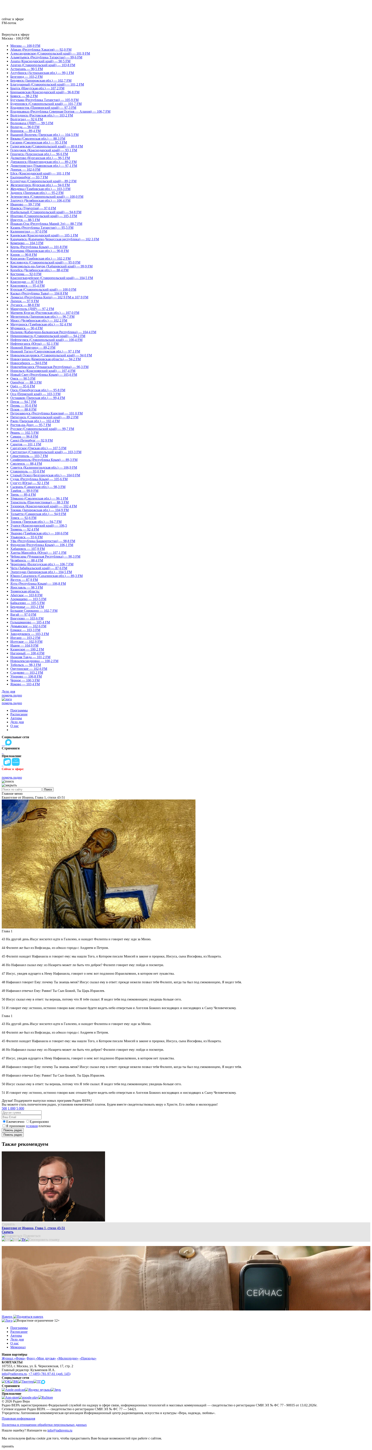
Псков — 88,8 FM (23, 409)
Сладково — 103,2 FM (26, 672)
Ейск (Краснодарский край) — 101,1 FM (40, 173)
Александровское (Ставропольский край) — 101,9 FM (50, 53)
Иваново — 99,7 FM (25, 204)
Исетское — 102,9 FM (26, 641)
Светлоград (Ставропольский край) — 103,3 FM (45, 452)
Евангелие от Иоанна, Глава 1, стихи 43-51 (33, 1228)
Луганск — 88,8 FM (25, 305)
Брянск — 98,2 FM (24, 96)
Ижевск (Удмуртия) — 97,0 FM (33, 208)
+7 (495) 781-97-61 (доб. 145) (49, 1374)
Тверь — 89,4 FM (23, 494)
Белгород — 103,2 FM (26, 76)
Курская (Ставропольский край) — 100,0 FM (43, 289)
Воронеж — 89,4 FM (25, 131)
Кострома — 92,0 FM (25, 274)
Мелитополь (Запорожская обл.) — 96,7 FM (42, 316)
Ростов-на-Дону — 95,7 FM (30, 425)
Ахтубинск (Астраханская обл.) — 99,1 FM (42, 73)
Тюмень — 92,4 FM (24, 529)
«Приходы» (87, 1358)
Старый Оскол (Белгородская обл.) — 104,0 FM (45, 475)
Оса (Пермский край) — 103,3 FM (35, 394)
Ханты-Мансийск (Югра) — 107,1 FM (38, 552)
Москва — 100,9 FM (25, 46)
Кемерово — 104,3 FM (26, 243)
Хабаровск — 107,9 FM (27, 549)
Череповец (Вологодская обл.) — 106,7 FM (41, 564)
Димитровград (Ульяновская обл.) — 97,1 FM (43, 165)
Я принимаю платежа (28, 1126)
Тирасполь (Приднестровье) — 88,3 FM (39, 502)
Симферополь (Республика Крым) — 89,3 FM (44, 460)
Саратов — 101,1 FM (25, 444)
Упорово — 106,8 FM (26, 676)
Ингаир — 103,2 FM (25, 638)
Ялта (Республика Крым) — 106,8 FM (38, 583)
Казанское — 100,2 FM (27, 649)
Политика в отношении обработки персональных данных (44, 1425)
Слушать (8, 1224)
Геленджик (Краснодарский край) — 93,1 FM (43, 150)
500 (4, 1108)
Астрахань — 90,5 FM (26, 69)
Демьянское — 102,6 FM (28, 626)
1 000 (12, 1108)
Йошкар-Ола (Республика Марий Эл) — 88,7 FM (46, 224)
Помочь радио (12, 1130)
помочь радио (12, 695)
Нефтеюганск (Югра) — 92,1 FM (34, 343)
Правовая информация (18, 1418)
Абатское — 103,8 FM (26, 595)
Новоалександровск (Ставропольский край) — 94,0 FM (51, 355)
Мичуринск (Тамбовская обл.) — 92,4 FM (41, 324)
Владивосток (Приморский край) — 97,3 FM (43, 107)
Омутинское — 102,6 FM (28, 669)
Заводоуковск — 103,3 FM (29, 634)
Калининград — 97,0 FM (28, 231)
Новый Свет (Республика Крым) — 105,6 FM (43, 374)
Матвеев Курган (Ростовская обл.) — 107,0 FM (44, 313)
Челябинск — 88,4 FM (26, 560)
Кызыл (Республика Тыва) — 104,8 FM (39, 293)
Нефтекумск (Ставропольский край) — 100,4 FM (46, 340)
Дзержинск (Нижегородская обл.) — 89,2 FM (43, 162)
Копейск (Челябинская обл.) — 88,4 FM (39, 270)
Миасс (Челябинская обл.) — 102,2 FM (38, 320)
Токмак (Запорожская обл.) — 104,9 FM (39, 510)
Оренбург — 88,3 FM (26, 382)
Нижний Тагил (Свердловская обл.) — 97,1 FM (45, 351)
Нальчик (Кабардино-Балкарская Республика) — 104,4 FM (53, 332)
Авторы (16, 718)
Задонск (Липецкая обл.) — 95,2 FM (37, 193)
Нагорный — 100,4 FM (27, 653)
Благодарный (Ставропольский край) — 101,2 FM (47, 84)
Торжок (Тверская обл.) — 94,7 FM (36, 521)
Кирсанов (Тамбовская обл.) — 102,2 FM (40, 258)
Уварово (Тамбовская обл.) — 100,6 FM (39, 533)
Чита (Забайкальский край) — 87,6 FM (38, 568)
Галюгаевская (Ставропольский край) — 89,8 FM (46, 146)
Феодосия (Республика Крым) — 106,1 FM (41, 545)
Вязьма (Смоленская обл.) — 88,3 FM (37, 138)
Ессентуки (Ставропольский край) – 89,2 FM (43, 181)
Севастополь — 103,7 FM (29, 456)
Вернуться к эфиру (15, 34)
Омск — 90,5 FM (22, 378)
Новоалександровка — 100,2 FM (34, 661)
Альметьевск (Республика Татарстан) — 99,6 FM (46, 57)
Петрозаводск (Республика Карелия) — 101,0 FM (46, 413)
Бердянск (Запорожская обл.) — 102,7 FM (40, 80)
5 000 (20, 1108)
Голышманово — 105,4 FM (30, 622)
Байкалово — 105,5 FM (27, 603)
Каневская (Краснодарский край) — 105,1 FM (44, 235)
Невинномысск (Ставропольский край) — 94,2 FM (47, 336)
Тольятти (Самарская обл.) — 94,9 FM (38, 514)
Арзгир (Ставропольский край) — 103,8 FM (42, 65)
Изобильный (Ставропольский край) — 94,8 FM (45, 212)
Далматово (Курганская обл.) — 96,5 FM (40, 158)
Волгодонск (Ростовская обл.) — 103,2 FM (41, 115)
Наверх (7, 1316)
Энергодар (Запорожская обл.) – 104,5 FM (41, 572)
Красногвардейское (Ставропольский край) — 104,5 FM (51, 278)
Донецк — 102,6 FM (25, 169)
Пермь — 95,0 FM (23, 405)
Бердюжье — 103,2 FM (27, 607)
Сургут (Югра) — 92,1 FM (29, 483)
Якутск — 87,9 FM (24, 580)
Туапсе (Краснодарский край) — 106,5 (38, 525)
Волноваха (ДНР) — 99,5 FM (31, 123)
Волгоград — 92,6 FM (26, 119)
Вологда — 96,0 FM (24, 127)
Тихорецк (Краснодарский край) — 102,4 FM (43, 506)
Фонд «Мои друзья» (41, 1358)
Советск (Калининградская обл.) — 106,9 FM (43, 467)
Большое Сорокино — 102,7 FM (33, 610)
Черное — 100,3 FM (25, 680)
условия (32, 1126)
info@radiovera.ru (14, 1374)
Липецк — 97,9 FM (24, 301)
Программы (19, 710)
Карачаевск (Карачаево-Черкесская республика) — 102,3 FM (54, 239)
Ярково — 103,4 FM (25, 684)
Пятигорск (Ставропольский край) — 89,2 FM (44, 417)
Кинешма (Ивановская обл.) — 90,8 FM (39, 251)
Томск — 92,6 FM (23, 518)
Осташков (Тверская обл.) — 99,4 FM (37, 398)
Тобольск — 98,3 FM (25, 665)
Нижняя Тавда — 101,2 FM (30, 657)
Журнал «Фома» (14, 1358)
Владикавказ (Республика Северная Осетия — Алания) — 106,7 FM (60, 111)
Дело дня (8, 691)
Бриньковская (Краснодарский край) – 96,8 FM (44, 92)
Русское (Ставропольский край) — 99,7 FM (42, 429)
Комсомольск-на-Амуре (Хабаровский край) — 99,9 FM (51, 266)
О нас (14, 726)
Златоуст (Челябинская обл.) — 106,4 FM (40, 200)
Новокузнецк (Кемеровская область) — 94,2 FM (45, 359)
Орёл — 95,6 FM (22, 386)
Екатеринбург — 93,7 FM (29, 177)
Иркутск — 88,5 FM (25, 220)
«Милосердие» (68, 1358)
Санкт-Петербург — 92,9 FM (31, 440)
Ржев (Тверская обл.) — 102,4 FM (35, 421)
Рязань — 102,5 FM (24, 432)
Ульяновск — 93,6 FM (26, 537)
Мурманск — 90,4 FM (26, 328)
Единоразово (39, 1121)
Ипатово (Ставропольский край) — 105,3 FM (43, 216)
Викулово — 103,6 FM (26, 618)
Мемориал (18, 1347)
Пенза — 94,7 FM (23, 402)
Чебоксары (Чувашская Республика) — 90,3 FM (45, 556)
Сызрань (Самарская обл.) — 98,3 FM (37, 487)
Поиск (48, 789)
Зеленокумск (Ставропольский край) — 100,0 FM (46, 196)
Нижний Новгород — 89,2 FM (32, 347)
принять (8, 1446)
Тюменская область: (25, 591)
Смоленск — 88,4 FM (26, 463)
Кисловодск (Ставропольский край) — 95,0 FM (45, 262)
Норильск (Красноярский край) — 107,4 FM (42, 371)
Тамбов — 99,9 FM (24, 491)
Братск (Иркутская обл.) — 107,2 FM (37, 88)
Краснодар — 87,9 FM (26, 282)
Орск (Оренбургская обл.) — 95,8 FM (37, 390)
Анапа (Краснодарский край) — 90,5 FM (40, 61)
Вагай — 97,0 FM (23, 614)
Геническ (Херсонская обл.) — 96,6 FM (39, 154)
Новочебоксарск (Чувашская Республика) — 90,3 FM (49, 367)
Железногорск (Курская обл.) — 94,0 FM (40, 185)
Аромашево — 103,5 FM (28, 599)
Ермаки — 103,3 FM (25, 630)
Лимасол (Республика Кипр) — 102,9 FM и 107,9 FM (49, 297)
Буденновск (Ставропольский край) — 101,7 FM (46, 104)
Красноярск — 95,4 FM (27, 285)
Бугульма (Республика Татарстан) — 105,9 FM (44, 100)
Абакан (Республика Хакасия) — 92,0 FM (40, 49)
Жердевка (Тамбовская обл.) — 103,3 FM (40, 189)
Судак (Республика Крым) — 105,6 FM (39, 479)
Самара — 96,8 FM (24, 436)
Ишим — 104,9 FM (24, 645)
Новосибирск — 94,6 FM (28, 363)
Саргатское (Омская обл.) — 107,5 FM (38, 448)
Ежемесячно (15, 1121)
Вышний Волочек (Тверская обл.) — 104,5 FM (44, 135)
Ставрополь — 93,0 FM (27, 471)
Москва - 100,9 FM (15, 38)
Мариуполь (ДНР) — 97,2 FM (32, 309)
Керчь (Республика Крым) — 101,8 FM (38, 247)
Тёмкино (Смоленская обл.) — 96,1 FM (39, 498)
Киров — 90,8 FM (23, 254)
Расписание (19, 714)
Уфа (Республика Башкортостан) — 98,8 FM (42, 541)
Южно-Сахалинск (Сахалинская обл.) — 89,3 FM (46, 576)
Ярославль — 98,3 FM (26, 587)
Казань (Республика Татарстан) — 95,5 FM (41, 227)
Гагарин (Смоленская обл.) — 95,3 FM (38, 142)
